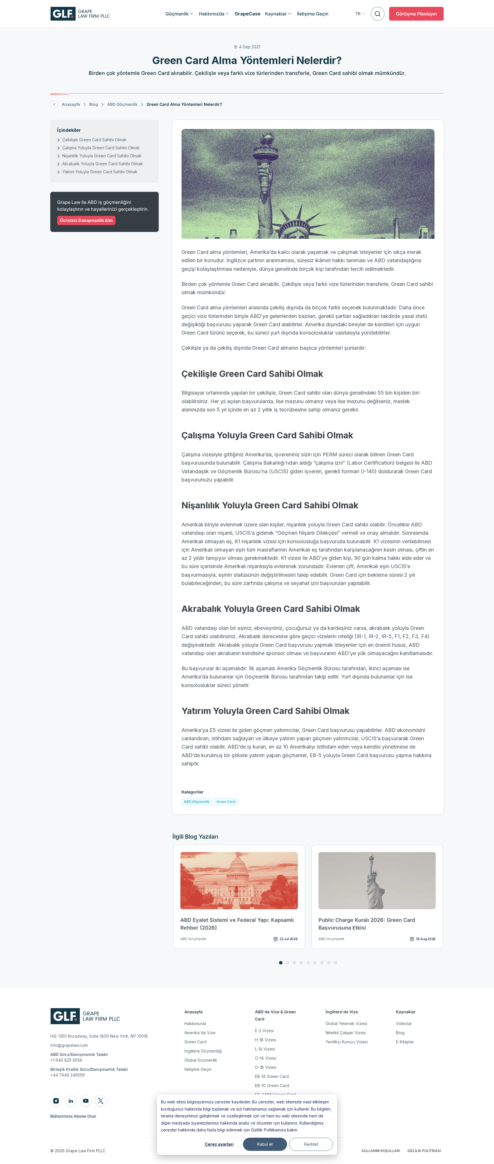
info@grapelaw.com (69, 1045)
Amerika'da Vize (200, 1032)
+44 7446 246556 (67, 1075)
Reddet (311, 1144)
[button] (360, 14)
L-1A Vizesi (265, 1048)
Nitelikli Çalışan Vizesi (346, 1032)
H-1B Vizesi (265, 1039)
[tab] (280, 962)
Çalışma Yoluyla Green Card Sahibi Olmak (101, 147)
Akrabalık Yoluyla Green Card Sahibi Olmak (102, 163)
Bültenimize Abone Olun (73, 1116)
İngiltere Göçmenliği (203, 1050)
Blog (400, 1032)
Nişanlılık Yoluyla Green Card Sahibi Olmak (102, 155)
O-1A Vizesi (265, 1058)
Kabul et (265, 1144)
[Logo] (80, 14)
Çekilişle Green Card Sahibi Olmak (94, 139)
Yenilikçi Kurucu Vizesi (347, 1041)
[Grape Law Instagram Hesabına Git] (56, 1101)
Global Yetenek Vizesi (346, 1023)
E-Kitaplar (405, 1041)
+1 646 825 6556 (66, 1060)
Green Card (195, 1041)
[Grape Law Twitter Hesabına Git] (100, 1101)
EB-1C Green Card (272, 1085)
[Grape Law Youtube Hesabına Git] (85, 1101)
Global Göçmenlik (200, 1060)
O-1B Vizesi (265, 1067)
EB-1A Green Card (272, 1076)
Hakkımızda (195, 1023)
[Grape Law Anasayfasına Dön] (85, 1016)
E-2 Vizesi (264, 1030)
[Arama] (378, 14)
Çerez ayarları (219, 1144)
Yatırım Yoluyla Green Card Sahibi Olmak (100, 171)
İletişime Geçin (198, 1069)
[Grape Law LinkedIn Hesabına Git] (71, 1101)
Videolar (404, 1023)
